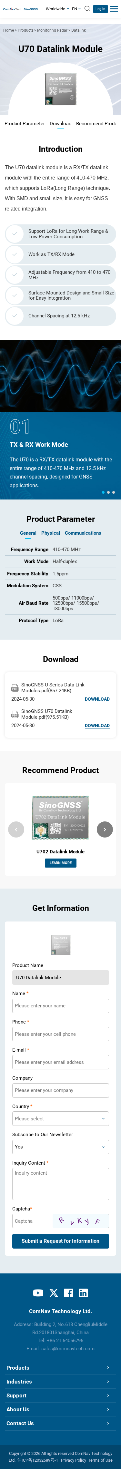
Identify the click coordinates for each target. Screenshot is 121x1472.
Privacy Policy (73, 1460)
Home (8, 30)
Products (26, 30)
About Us (17, 1409)
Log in (100, 9)
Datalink (78, 30)
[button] (103, 492)
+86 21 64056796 (65, 1340)
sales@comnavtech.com (68, 1349)
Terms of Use (100, 1460)
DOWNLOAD (97, 699)
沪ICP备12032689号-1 (37, 1460)
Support (16, 1395)
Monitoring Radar (52, 30)
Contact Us (20, 1423)
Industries (19, 1381)
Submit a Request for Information (60, 1241)
